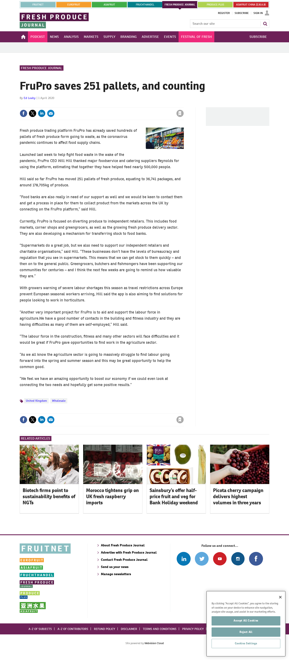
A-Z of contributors (73, 629)
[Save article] (180, 113)
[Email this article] (51, 113)
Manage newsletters (116, 574)
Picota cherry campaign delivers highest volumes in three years (238, 496)
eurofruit (73, 4)
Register (224, 13)
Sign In (258, 13)
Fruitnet (38, 4)
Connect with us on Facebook (256, 559)
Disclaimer (129, 629)
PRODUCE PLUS (215, 4)
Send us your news (114, 567)
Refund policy (104, 629)
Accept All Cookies (246, 620)
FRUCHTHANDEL (145, 4)
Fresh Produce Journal (41, 68)
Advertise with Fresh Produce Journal (129, 552)
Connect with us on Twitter (202, 559)
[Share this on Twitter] (32, 113)
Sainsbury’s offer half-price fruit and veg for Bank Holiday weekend (174, 496)
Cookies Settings (246, 643)
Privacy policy (193, 629)
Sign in (129, 105)
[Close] (280, 597)
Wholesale (59, 401)
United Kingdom (36, 401)
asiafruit (109, 4)
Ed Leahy (30, 98)
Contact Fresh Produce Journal (124, 559)
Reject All (245, 632)
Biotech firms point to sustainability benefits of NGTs (49, 496)
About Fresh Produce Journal (122, 545)
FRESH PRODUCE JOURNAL (180, 4)
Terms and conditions (159, 629)
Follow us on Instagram (238, 559)
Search (265, 23)
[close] (183, 105)
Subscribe (242, 13)
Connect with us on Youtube (220, 559)
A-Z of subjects (40, 629)
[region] (246, 624)
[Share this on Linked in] (41, 113)
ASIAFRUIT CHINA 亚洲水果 (251, 4)
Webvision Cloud (154, 643)
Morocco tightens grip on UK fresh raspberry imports (112, 496)
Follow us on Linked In (183, 559)
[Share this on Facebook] (23, 113)
